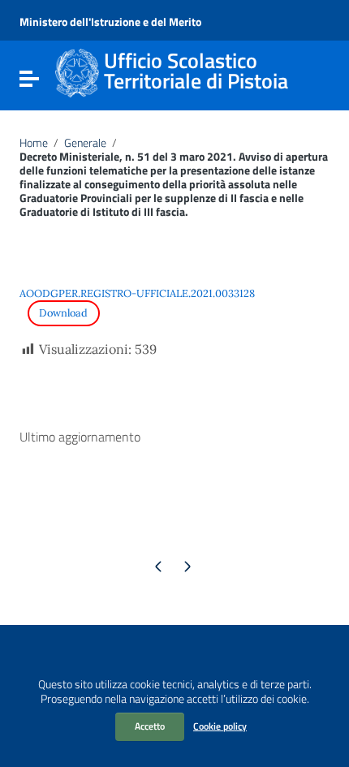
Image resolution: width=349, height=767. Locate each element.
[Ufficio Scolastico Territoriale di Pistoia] (77, 71)
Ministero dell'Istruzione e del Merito (110, 21)
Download (63, 313)
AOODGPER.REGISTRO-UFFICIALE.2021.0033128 (137, 293)
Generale (85, 143)
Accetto (150, 726)
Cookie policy (220, 726)
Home (33, 143)
